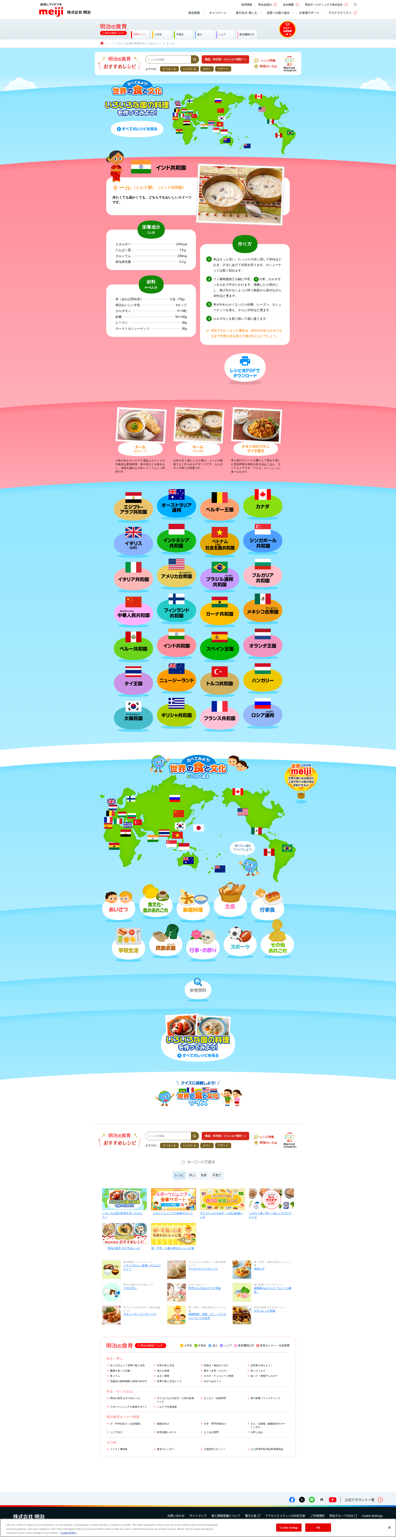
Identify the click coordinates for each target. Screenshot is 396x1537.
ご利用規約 (317, 1515)
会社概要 (288, 4)
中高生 (202, 1345)
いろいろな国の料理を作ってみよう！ (122, 1215)
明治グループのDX (341, 1515)
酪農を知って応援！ (121, 1370)
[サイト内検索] (354, 4)
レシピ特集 (268, 60)
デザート (223, 68)
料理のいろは (268, 66)
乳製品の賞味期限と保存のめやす (128, 1381)
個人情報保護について (225, 1515)
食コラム (115, 1375)
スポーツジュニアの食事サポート (173, 1213)
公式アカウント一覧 (360, 1499)
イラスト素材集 (118, 1449)
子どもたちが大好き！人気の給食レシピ (221, 1215)
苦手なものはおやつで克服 (205, 1288)
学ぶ (192, 1175)
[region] (198, 1528)
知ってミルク (258, 1370)
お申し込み (257, 1432)
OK (318, 1527)
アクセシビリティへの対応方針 (285, 1515)
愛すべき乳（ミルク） (216, 1370)
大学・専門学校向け (215, 1423)
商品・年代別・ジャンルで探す (224, 59)
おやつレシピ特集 (264, 1310)
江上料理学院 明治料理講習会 (267, 1449)
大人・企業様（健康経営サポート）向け (268, 1425)
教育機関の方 (246, 1345)
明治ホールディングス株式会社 (324, 4)
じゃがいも (189, 68)
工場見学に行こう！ (215, 1449)
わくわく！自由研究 (215, 1398)
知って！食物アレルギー (264, 1375)
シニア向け (116, 1432)
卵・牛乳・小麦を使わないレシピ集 (172, 1248)
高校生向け (163, 1423)
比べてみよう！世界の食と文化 (127, 1365)
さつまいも (169, 68)
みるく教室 (163, 1375)
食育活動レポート (167, 1432)
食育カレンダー (165, 1449)
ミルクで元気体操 (167, 1406)
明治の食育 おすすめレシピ (123, 1248)
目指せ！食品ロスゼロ (216, 1365)
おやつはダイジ (212, 1381)
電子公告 (251, 1515)
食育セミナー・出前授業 (275, 1345)
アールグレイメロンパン (203, 1268)
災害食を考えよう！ (262, 1365)
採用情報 (246, 4)
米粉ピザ (259, 1268)
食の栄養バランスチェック (265, 1398)
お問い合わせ (176, 1515)
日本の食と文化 (165, 1365)
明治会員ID (265, 4)
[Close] (389, 1527)
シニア (228, 1345)
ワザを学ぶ (130, 1288)
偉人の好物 (163, 1370)
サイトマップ (198, 1515)
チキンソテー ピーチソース (139, 1314)
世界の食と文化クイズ (169, 1381)
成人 (215, 1345)
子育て (216, 1175)
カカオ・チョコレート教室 (218, 1375)
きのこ (207, 68)
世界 (204, 1175)
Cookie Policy (68, 1532)
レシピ (179, 1175)
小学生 (188, 1345)
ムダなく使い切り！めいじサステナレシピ (270, 1215)
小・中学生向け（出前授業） (126, 1423)
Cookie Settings (372, 1515)
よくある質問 (211, 1432)
